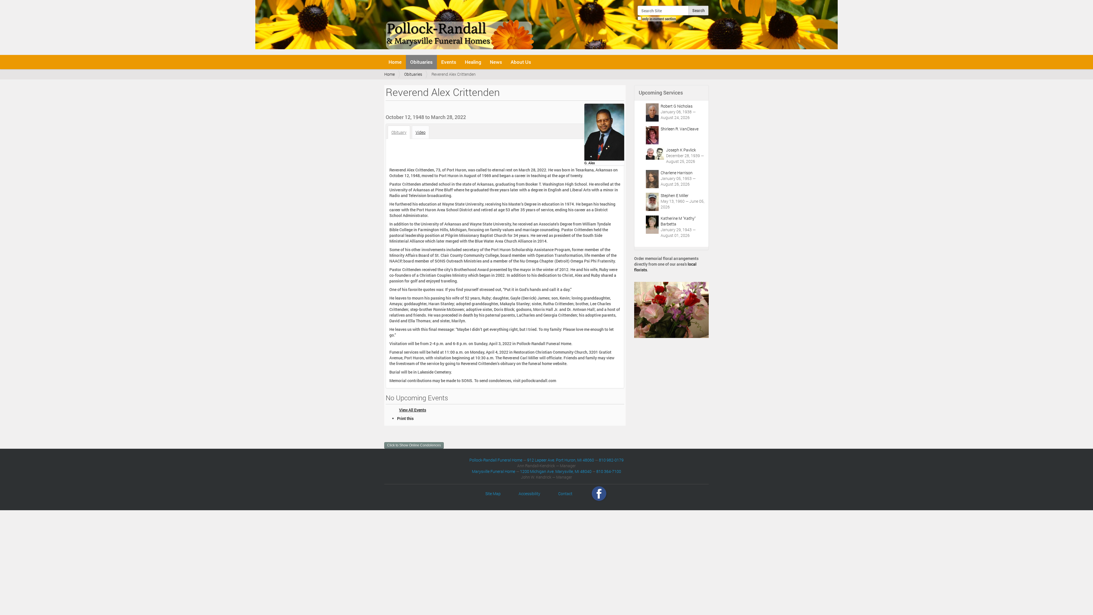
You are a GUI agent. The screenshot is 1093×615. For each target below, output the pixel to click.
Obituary (398, 132)
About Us (521, 62)
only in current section (659, 19)
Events (448, 62)
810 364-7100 (608, 471)
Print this (405, 418)
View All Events (412, 410)
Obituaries (421, 62)
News (496, 62)
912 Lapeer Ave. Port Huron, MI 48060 (560, 460)
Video (421, 132)
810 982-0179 (611, 460)
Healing (473, 62)
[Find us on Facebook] (599, 493)
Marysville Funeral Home (493, 471)
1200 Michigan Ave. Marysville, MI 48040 (555, 471)
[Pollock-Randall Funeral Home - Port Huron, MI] (460, 26)
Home (395, 62)
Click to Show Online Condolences (414, 445)
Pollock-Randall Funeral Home (495, 460)
